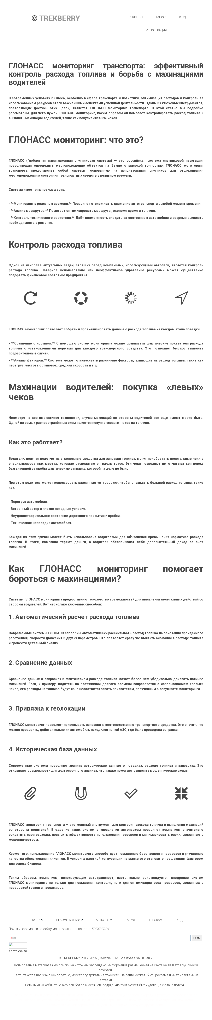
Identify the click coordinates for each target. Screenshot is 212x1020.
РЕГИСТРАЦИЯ (156, 30)
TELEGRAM (154, 920)
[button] (36, 920)
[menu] (156, 23)
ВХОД (182, 17)
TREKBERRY (135, 17)
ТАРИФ (160, 17)
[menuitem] (135, 17)
